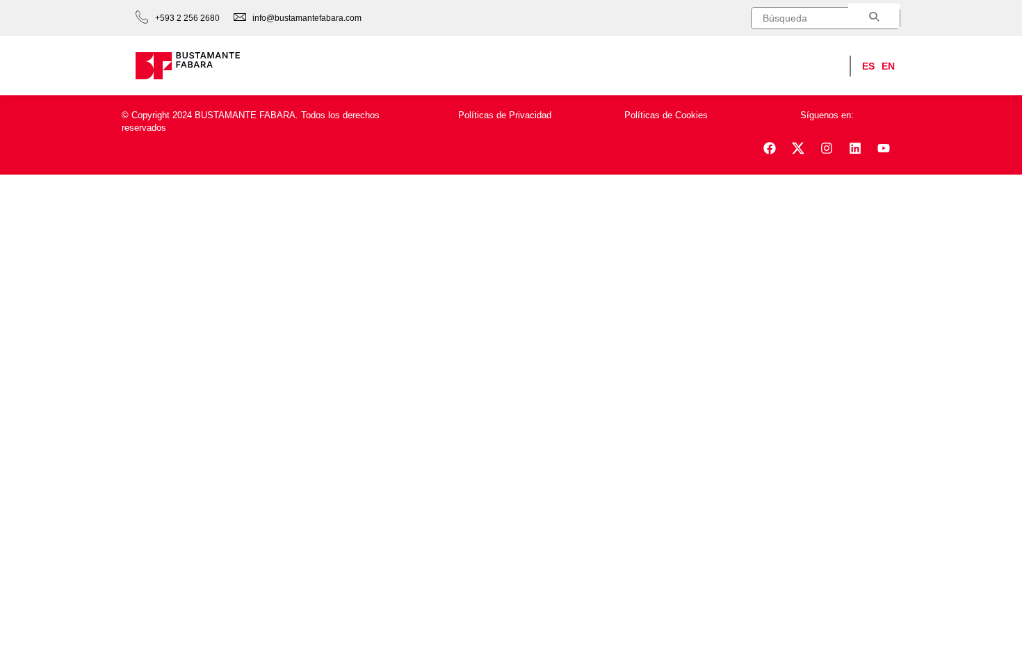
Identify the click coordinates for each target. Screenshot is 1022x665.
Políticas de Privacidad (504, 115)
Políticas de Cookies (666, 115)
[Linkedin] (855, 148)
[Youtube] (883, 148)
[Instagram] (826, 148)
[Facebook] (769, 148)
